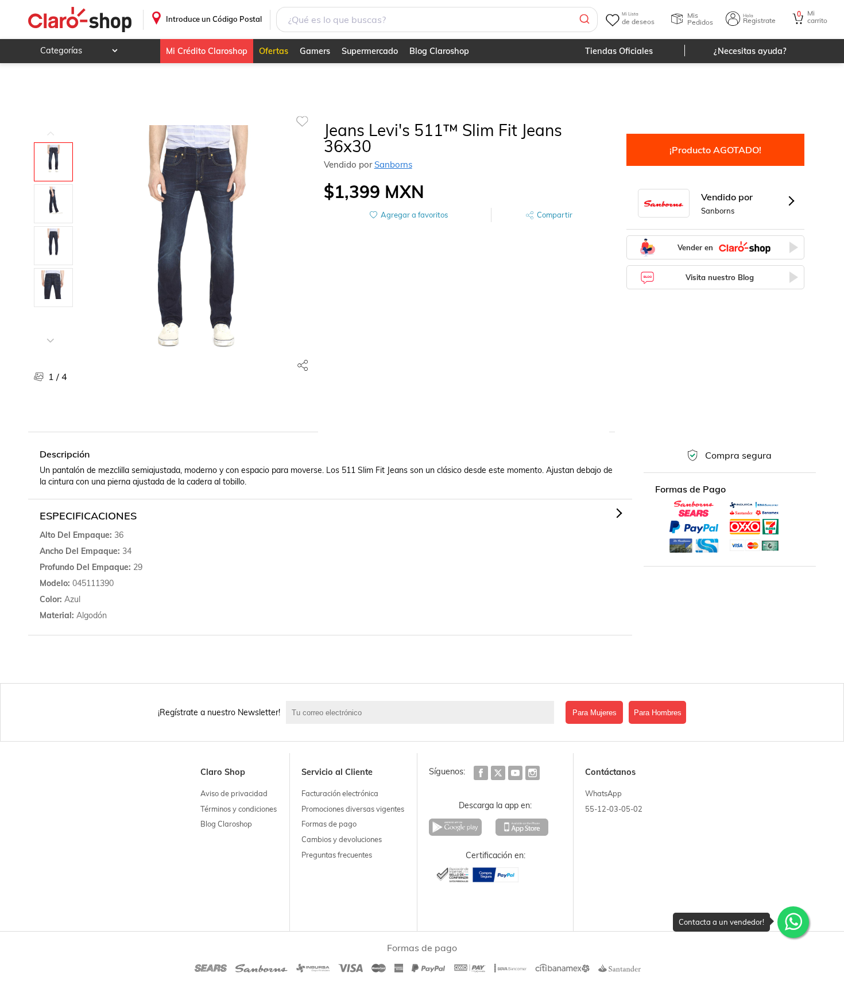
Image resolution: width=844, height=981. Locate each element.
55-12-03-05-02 (613, 808)
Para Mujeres (594, 712)
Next (50, 331)
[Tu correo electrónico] (423, 712)
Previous (50, 125)
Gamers (315, 51)
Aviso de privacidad (234, 793)
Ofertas (273, 51)
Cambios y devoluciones (341, 839)
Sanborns (393, 164)
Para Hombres (658, 712)
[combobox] (436, 19)
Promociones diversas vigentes (352, 808)
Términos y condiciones (238, 808)
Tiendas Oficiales (619, 51)
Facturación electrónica (339, 793)
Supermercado (370, 51)
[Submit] (583, 19)
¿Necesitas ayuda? (750, 51)
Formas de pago (329, 823)
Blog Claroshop (439, 51)
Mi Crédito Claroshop (206, 51)
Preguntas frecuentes (336, 854)
